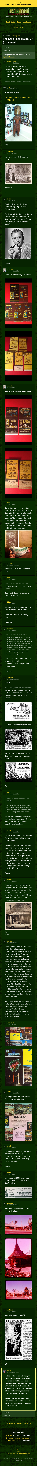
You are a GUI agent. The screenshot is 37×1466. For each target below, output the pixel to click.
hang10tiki (10, 269)
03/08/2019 (16, 1205)
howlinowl (10, 628)
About (8, 22)
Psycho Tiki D (11, 87)
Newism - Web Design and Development (18, 1453)
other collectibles (14, 1440)
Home (11, 1423)
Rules (13, 22)
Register (16, 27)
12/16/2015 (16, 1024)
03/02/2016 (16, 1093)
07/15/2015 (16, 942)
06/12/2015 (16, 881)
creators (27, 1438)
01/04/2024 (16, 1372)
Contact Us (27, 1423)
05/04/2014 (16, 89)
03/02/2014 (16, 63)
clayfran (9, 1091)
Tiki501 (9, 502)
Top (7, 1423)
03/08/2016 (16, 1147)
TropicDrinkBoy (11, 61)
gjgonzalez (10, 941)
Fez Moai (9, 563)
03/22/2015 (16, 679)
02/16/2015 (16, 630)
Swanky (9, 1370)
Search (19, 22)
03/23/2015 (16, 794)
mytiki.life (9, 1435)
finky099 (9, 879)
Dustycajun (10, 151)
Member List (27, 22)
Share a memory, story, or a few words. (18, 4)
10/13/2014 (16, 153)
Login (22, 27)
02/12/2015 (16, 504)
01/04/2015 (16, 271)
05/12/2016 (16, 1174)
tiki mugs (9, 1438)
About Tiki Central (19, 1423)
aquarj (9, 199)
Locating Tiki (16, 36)
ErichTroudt (10, 1023)
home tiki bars (19, 1438)
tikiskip (9, 602)
